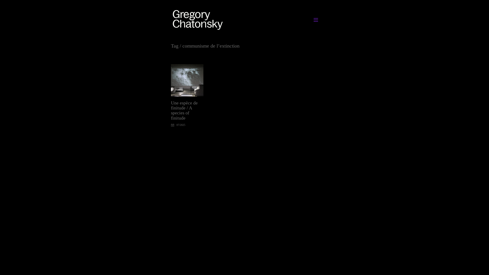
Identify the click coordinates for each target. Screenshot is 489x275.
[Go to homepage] (199, 20)
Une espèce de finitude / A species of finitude (184, 110)
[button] (316, 20)
